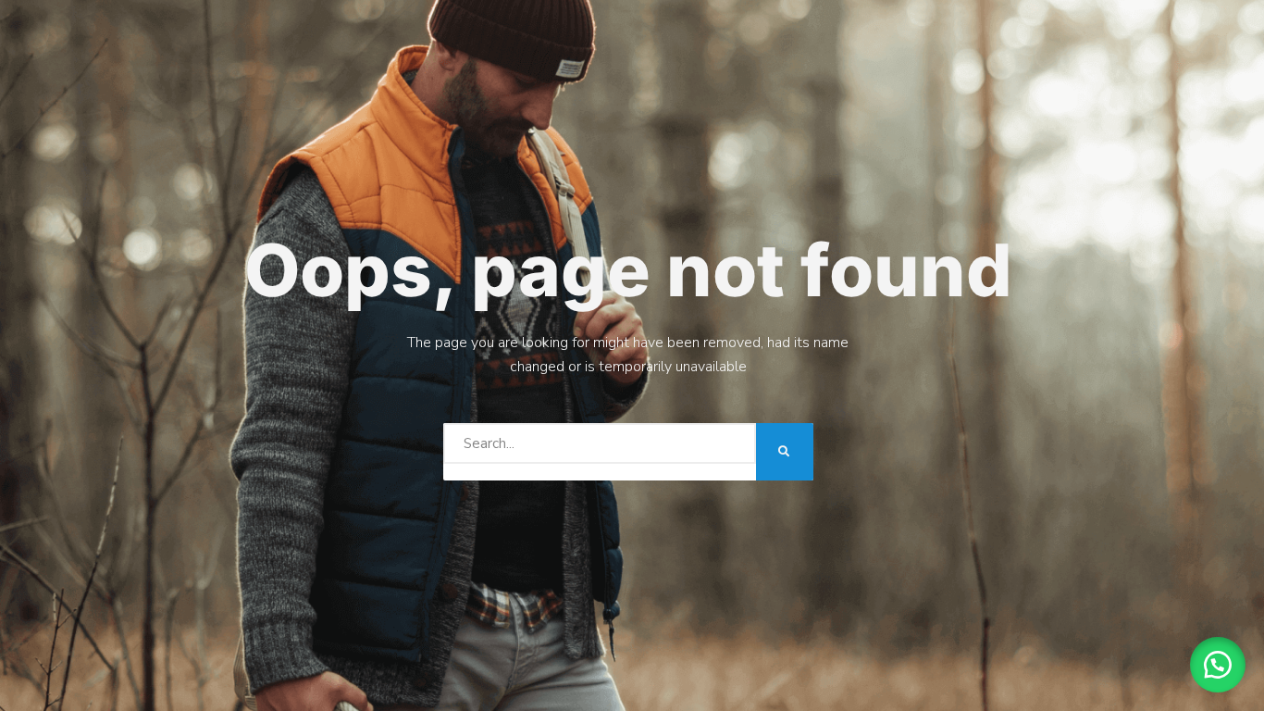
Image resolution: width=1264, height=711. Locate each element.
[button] (1217, 664)
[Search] (784, 451)
